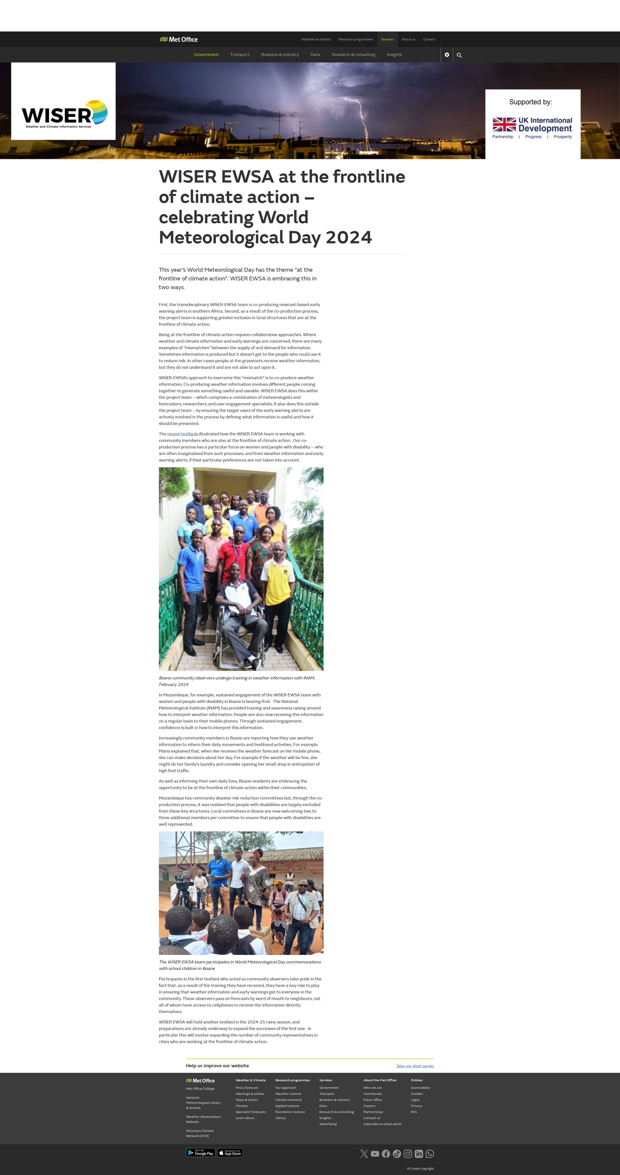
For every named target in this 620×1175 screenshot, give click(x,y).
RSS (414, 1112)
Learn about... (246, 1118)
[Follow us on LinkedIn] (419, 1153)
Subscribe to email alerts (383, 1124)
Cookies (417, 1094)
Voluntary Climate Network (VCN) (200, 1133)
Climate (242, 1106)
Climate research (288, 1100)
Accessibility (420, 1088)
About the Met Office (380, 1080)
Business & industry (280, 54)
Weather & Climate (251, 1080)
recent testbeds (182, 434)
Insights (394, 54)
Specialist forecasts (251, 1112)
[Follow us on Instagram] (407, 1153)
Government (206, 54)
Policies (417, 1080)
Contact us (372, 1118)
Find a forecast (247, 1088)
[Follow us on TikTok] (397, 1153)
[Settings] (447, 54)
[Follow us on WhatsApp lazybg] (430, 1153)
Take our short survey (415, 1066)
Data (315, 54)
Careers (429, 39)
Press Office (373, 1100)
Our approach (285, 1088)
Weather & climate (316, 39)
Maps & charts (247, 1100)
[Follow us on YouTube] (375, 1153)
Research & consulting (353, 54)
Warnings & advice (250, 1094)
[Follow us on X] (364, 1153)
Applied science (287, 1106)
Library (280, 1118)
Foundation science (290, 1112)
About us (409, 39)
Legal (415, 1100)
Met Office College (200, 1089)
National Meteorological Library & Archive (203, 1103)
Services (387, 39)
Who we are (373, 1088)
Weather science (288, 1094)
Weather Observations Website (203, 1119)
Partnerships (373, 1112)
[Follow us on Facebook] (386, 1153)
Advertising (328, 1124)
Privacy (416, 1106)
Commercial (373, 1094)
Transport (240, 54)
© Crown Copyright (420, 1169)
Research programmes (356, 39)
